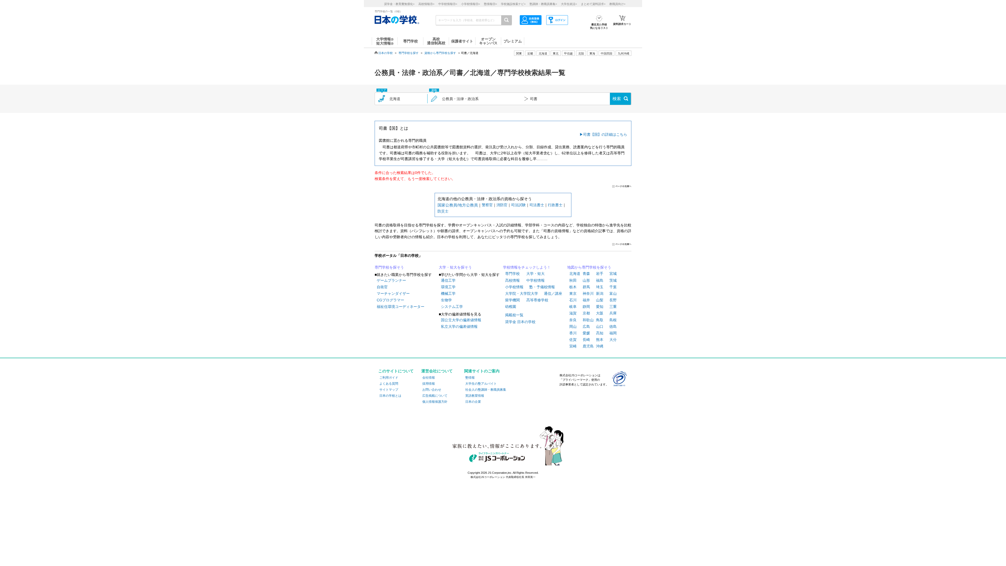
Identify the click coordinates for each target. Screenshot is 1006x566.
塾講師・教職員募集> (543, 4)
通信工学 (448, 280)
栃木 (573, 287)
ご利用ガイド (388, 377)
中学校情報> (447, 4)
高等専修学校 (537, 300)
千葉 (613, 287)
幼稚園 (510, 306)
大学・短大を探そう (455, 267)
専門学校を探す (408, 53)
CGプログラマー (390, 300)
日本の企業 (473, 402)
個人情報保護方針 (434, 402)
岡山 (573, 326)
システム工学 (452, 306)
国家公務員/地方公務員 (458, 205)
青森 (586, 273)
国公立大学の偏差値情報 (461, 320)
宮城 (613, 273)
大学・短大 (535, 273)
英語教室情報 (474, 396)
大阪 (599, 313)
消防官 (501, 205)
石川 (573, 300)
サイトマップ (388, 389)
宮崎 (573, 346)
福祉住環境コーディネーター (400, 306)
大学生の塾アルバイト (481, 383)
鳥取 (599, 320)
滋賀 (573, 313)
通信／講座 (553, 293)
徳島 (613, 326)
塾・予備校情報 (542, 287)
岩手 (599, 273)
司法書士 (536, 205)
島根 (613, 320)
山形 (586, 280)
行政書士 (555, 205)
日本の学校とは (390, 396)
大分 (613, 340)
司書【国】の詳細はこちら (605, 134)
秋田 (573, 280)
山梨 (599, 300)
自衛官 (382, 287)
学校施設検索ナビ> (513, 4)
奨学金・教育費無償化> (399, 4)
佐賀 (573, 340)
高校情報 (512, 280)
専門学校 (512, 273)
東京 (573, 293)
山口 (599, 326)
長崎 (586, 340)
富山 (613, 293)
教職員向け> (617, 4)
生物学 (446, 300)
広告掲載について (434, 396)
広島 (586, 326)
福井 (586, 300)
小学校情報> (470, 4)
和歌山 (588, 320)
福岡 (613, 333)
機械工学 (448, 293)
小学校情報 (514, 287)
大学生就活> (569, 4)
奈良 (573, 320)
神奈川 (588, 293)
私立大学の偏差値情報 (459, 326)
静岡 (586, 306)
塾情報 (470, 377)
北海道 (543, 53)
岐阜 (573, 306)
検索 (617, 98)
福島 (599, 280)
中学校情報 (535, 280)
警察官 (487, 205)
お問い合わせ (431, 389)
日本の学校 (385, 53)
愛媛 (586, 333)
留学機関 (512, 300)
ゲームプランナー (391, 280)
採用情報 (428, 383)
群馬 (586, 287)
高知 (599, 333)
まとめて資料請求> (593, 4)
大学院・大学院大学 (521, 293)
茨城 (613, 280)
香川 (573, 333)
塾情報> (490, 4)
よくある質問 (388, 383)
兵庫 (613, 313)
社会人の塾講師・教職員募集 (485, 389)
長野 (613, 300)
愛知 (599, 306)
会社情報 (428, 377)
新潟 (599, 293)
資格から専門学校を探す (440, 53)
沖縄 (599, 346)
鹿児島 (588, 346)
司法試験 (518, 205)
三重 (613, 306)
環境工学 (448, 287)
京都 (586, 313)
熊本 (599, 340)
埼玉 (599, 287)
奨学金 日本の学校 (520, 322)
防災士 (443, 211)
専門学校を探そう (389, 267)
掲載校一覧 (514, 315)
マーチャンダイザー (393, 293)
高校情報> (426, 4)
